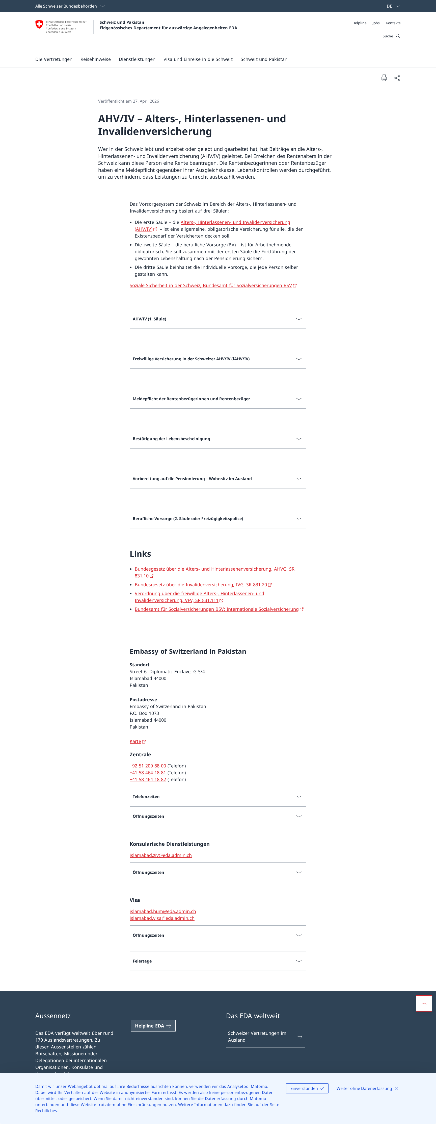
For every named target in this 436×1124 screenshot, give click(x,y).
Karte (135, 741)
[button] (53, 59)
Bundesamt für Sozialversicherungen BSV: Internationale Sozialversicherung (217, 609)
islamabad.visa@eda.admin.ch (162, 918)
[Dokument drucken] (384, 78)
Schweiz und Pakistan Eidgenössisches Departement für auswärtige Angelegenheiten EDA (168, 25)
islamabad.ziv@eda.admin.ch (161, 855)
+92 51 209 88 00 (148, 766)
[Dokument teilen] (397, 78)
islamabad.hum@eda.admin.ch (163, 911)
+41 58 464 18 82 (148, 779)
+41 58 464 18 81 (148, 772)
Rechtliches (46, 1110)
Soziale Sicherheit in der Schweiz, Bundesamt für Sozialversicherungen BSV (211, 285)
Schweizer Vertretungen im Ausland (257, 1036)
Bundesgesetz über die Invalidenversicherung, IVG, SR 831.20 (201, 584)
